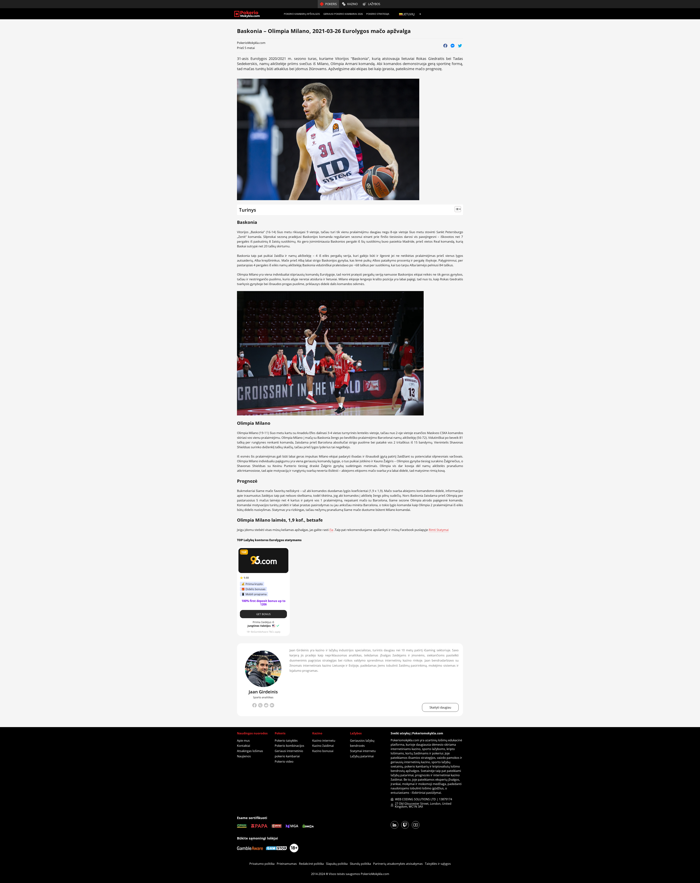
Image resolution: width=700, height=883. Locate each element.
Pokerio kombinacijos (289, 746)
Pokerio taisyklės (286, 741)
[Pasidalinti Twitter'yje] (460, 45)
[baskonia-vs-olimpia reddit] (266, 706)
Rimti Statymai (439, 530)
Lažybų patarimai (362, 756)
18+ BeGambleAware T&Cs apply (263, 631)
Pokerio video (284, 762)
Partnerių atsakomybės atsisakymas (398, 864)
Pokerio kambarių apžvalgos (302, 13)
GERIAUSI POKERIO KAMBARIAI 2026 (343, 13)
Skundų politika (360, 864)
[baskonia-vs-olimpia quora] (260, 705)
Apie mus (243, 741)
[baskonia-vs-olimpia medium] (272, 706)
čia (331, 530)
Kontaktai (243, 746)
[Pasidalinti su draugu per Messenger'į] (452, 45)
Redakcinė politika (311, 864)
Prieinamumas (287, 864)
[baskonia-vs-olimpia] (263, 669)
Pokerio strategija (377, 13)
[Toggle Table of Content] (350, 209)
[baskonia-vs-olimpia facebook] (254, 706)
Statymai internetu (363, 751)
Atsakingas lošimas (250, 751)
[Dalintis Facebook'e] (445, 45)
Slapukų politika (337, 864)
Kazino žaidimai (323, 746)
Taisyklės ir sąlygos (438, 864)
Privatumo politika (262, 864)
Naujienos (244, 756)
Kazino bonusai (322, 751)
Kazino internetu (323, 741)
